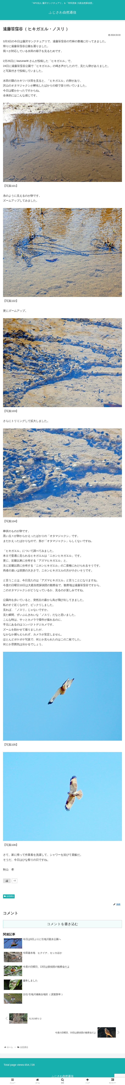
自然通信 (10, 896)
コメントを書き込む (62, 924)
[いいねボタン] (7, 880)
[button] (115, 575)
